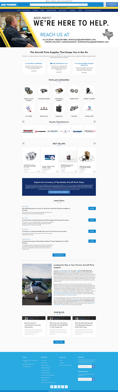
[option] (59, 29)
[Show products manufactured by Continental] (28, 131)
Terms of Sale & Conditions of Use (48, 382)
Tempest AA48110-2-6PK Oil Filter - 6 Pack (48, 167)
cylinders (79, 271)
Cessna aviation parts (58, 292)
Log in (48, 1)
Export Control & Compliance (47, 375)
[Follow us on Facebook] (55, 386)
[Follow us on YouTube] (59, 386)
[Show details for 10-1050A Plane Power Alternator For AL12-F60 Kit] (31, 156)
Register (54, 1)
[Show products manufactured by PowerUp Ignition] (90, 131)
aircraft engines (63, 271)
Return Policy (44, 363)
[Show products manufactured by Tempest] (77, 131)
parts (69, 271)
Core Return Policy (45, 370)
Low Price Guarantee (45, 372)
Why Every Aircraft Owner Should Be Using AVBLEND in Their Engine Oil (59, 325)
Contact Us (43, 360)
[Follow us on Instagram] (62, 386)
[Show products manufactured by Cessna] (65, 131)
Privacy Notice (44, 380)
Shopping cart (111, 4)
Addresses (62, 363)
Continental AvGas (58, 293)
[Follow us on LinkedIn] (66, 386)
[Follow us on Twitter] (51, 386)
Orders (61, 360)
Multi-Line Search (83, 4)
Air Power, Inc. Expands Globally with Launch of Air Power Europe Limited (44, 231)
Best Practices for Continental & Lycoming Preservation (33, 325)
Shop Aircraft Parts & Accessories (59, 192)
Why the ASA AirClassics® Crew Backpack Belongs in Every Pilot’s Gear (84, 325)
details (92, 208)
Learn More (33, 70)
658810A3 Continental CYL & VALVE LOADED (85, 167)
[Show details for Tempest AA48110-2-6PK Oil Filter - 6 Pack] (50, 156)
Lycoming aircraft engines (70, 293)
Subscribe (93, 366)
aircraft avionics (76, 299)
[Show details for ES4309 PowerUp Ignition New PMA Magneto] (68, 156)
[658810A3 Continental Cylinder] (87, 156)
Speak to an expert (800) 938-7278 (64, 1)
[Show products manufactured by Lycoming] (40, 131)
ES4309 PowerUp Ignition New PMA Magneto (67, 165)
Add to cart (38, 171)
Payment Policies (45, 365)
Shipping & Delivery (45, 377)
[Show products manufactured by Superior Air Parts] (52, 131)
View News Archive (59, 255)
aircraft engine (69, 295)
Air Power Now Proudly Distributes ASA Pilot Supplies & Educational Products (45, 220)
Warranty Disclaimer (45, 367)
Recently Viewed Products (65, 365)
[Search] (31, 5)
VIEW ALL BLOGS (59, 342)
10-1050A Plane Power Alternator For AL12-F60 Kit (30, 166)
